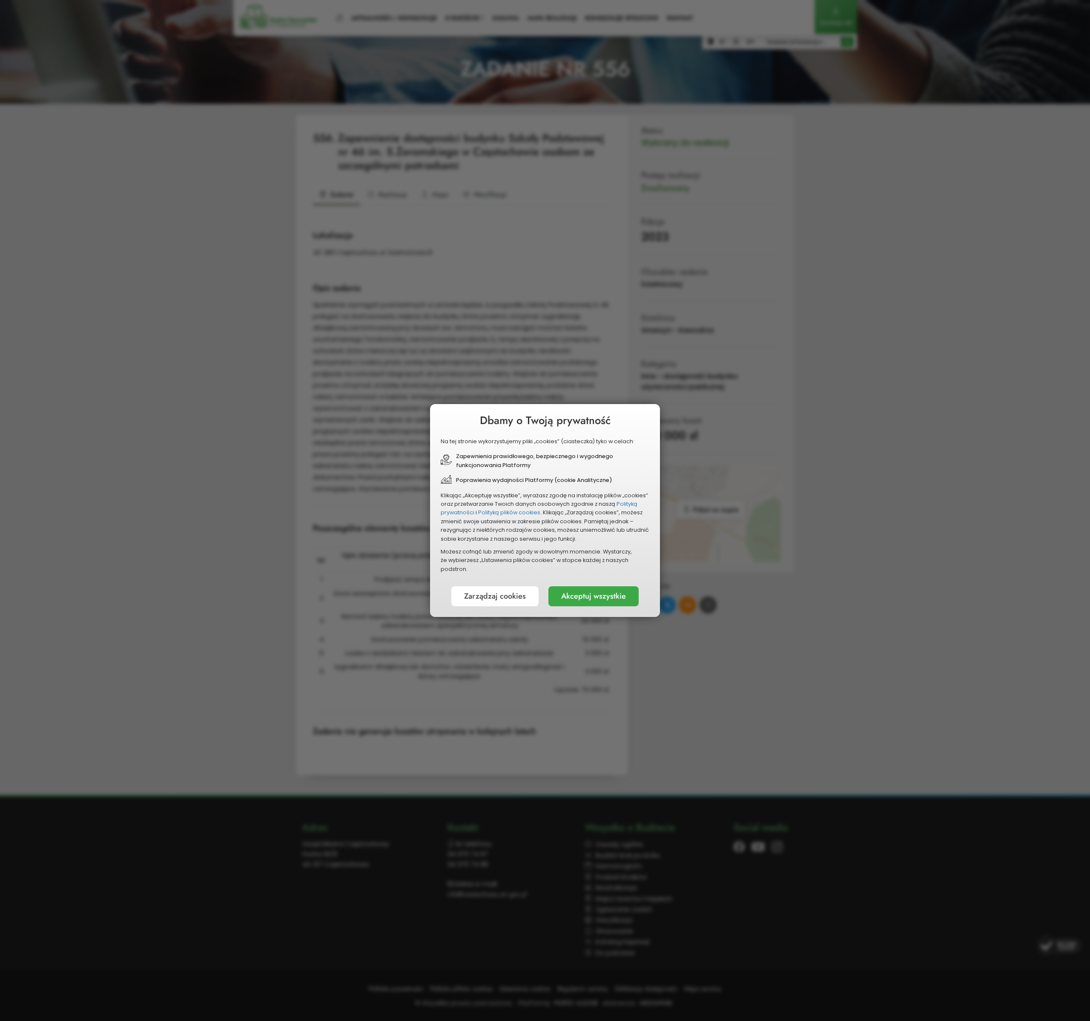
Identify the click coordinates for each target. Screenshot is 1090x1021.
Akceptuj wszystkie (593, 596)
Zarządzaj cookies (495, 596)
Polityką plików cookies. (510, 512)
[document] (545, 510)
